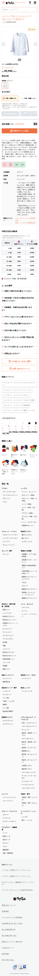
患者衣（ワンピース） (29, 747)
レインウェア (7, 613)
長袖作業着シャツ (9, 659)
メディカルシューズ (28, 772)
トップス (24, 488)
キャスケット (7, 694)
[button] (31, 29)
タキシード (6, 498)
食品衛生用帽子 (8, 711)
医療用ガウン (26, 751)
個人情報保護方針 (9, 930)
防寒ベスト (6, 669)
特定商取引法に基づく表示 (12, 924)
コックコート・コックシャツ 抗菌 (14, 410)
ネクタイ (6, 843)
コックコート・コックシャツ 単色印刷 (16, 405)
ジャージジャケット (9, 797)
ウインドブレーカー (9, 492)
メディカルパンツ (28, 738)
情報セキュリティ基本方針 (12, 942)
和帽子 (5, 704)
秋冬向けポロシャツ (9, 656)
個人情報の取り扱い (9, 936)
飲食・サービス (20, 223)
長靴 (4, 645)
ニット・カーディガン (29, 522)
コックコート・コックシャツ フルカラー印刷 (18, 400)
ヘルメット (6, 649)
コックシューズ (27, 691)
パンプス (25, 817)
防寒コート (6, 610)
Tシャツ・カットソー (29, 492)
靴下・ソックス (27, 820)
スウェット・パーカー (9, 531)
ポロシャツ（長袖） (28, 495)
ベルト (5, 846)
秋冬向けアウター (9, 652)
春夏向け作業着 (26, 551)
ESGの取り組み (8, 960)
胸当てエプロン (27, 535)
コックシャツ (7, 678)
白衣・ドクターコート (29, 723)
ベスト (5, 502)
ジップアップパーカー (10, 538)
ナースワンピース (28, 785)
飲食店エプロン (26, 531)
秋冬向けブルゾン (9, 616)
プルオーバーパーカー (10, 535)
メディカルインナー (28, 788)
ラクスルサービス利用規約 (12, 917)
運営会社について (9, 905)
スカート (6, 814)
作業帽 (5, 666)
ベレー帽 (6, 698)
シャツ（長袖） (27, 504)
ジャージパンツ (8, 801)
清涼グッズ (6, 839)
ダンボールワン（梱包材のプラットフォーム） (18, 883)
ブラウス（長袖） (28, 513)
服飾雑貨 (6, 850)
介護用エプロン (27, 765)
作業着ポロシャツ (28, 525)
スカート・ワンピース (9, 811)
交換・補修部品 (8, 853)
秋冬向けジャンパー (9, 620)
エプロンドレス (27, 541)
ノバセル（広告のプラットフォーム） (16, 870)
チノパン (25, 611)
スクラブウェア (8, 720)
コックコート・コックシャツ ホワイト (16, 395)
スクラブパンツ (8, 724)
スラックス (25, 607)
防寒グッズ (6, 836)
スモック (25, 586)
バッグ (5, 833)
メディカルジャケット (29, 726)
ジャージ (5, 794)
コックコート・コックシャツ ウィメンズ (17, 390)
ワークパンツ (7, 632)
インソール (6, 662)
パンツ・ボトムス (27, 604)
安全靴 (5, 642)
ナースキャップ (27, 781)
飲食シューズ (25, 688)
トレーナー (6, 541)
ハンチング (6, 691)
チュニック (25, 729)
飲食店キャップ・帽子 (9, 688)
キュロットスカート (9, 821)
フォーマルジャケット (10, 495)
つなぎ (24, 582)
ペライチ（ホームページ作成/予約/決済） (18, 890)
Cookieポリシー (8, 948)
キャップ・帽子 (7, 551)
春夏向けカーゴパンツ (29, 589)
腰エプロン (25, 538)
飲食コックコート (8, 675)
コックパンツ (26, 678)
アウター (5, 488)
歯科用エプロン (27, 769)
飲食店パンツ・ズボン (28, 675)
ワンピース (6, 818)
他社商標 (5, 954)
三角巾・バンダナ (9, 701)
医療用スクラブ (7, 717)
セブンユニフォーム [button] (7, 67)
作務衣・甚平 (25, 794)
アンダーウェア (8, 635)
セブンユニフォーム (22, 218)
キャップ (6, 554)
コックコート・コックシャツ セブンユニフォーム (19, 384)
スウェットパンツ (9, 545)
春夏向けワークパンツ (29, 598)
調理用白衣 (31, 223)
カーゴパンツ (7, 629)
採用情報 (5, 911)
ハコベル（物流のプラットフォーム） (16, 876)
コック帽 (6, 708)
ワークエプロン (8, 639)
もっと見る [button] (32, 410)
